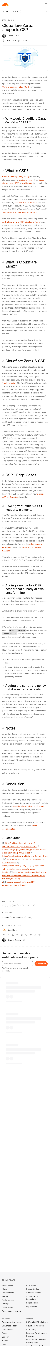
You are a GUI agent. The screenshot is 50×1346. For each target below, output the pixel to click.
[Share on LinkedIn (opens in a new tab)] (14, 905)
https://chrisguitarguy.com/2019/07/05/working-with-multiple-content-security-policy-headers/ (23, 869)
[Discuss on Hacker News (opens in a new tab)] (4, 905)
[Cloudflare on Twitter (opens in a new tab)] (8, 934)
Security (7, 917)
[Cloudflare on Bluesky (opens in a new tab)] (30, 934)
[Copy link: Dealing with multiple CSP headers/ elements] (3, 506)
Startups (5, 1304)
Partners (6, 1296)
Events (5, 1340)
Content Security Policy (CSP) (15, 87)
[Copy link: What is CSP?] (3, 171)
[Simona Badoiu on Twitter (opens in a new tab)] (24, 940)
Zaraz (29, 917)
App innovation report (12, 1322)
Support (5, 1337)
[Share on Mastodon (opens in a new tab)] (23, 905)
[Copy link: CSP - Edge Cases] (3, 475)
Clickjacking (27, 183)
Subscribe (41, 963)
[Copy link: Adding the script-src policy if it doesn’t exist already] (3, 686)
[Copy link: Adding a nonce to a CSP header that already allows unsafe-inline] (3, 585)
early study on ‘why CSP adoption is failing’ (21, 222)
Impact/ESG (31, 1306)
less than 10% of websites (26, 202)
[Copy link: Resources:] (3, 838)
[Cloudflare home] (5, 4)
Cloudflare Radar (9, 1326)
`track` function (9, 383)
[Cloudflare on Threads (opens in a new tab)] (35, 934)
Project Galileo (32, 1289)
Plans (4, 1289)
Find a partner (8, 1300)
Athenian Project (33, 1292)
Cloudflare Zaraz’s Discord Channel (28, 806)
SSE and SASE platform (37, 1322)
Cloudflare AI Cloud (35, 1326)
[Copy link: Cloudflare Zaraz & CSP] (3, 361)
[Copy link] (33, 905)
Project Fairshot (33, 1303)
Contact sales (8, 1292)
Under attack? (8, 1307)
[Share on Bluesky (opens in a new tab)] (18, 905)
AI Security (31, 1329)
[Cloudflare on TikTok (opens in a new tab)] (39, 934)
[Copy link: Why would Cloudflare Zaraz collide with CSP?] (3, 119)
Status (4, 1333)
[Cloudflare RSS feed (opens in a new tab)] (4, 934)
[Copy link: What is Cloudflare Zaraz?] (3, 262)
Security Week (18, 917)
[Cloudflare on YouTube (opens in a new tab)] (17, 934)
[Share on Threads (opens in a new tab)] (28, 905)
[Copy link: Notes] (3, 728)
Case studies (7, 1329)
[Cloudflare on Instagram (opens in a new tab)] (21, 934)
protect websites (26, 180)
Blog (4, 1344)
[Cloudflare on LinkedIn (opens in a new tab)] (13, 934)
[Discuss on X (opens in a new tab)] (9, 905)
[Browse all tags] (46, 11)
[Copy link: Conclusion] (3, 784)
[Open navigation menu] (45, 4)
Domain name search (11, 1311)
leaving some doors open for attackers (19, 212)
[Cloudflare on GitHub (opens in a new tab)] (26, 934)
